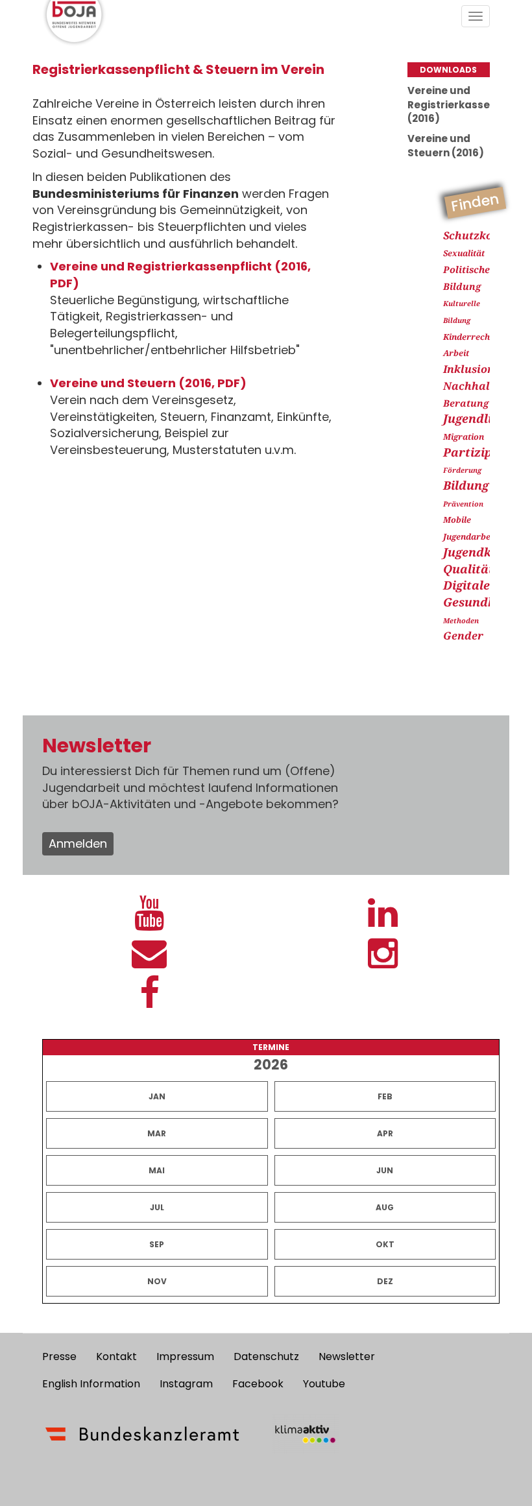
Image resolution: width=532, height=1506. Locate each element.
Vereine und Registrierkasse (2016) (448, 104)
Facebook (258, 1383)
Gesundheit (477, 602)
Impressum (185, 1356)
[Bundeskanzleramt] (142, 1434)
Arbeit (456, 353)
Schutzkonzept (482, 235)
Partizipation (483, 452)
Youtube (324, 1383)
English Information (91, 1383)
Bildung (466, 485)
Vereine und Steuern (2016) (445, 145)
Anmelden (78, 843)
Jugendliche (478, 418)
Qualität (468, 569)
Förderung (462, 470)
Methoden (461, 620)
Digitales (469, 585)
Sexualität (464, 253)
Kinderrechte (470, 336)
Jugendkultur (482, 552)
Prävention (463, 503)
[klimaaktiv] (305, 1434)
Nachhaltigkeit (484, 386)
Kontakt (116, 1356)
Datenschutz (266, 1356)
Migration (463, 436)
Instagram (186, 1383)
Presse (59, 1356)
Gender (463, 635)
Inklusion (468, 369)
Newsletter (347, 1356)
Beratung (466, 403)
